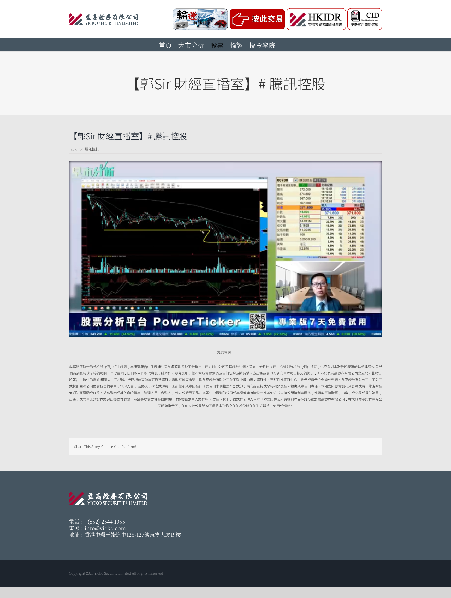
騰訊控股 (92, 148)
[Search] (283, 44)
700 (80, 148)
